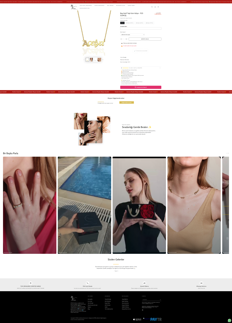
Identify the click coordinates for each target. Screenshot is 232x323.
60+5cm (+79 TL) (149, 22)
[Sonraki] (103, 59)
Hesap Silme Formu (126, 309)
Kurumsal (90, 301)
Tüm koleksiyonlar (109, 309)
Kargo (127, 18)
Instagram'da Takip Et (142, 87)
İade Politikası (125, 301)
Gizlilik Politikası (125, 307)
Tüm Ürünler (90, 303)
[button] (152, 7)
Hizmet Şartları (125, 303)
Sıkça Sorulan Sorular (93, 305)
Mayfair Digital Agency (101, 318)
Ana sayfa (90, 299)
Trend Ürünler (108, 299)
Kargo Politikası (125, 305)
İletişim (89, 307)
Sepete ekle (145, 39)
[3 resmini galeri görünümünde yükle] (95, 59)
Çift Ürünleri (108, 305)
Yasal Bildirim (125, 299)
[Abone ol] (160, 299)
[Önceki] (84, 59)
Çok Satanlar (108, 301)
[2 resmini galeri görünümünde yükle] (91, 59)
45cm (122, 22)
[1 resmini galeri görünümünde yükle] (87, 59)
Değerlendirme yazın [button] (126, 102)
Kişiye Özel (107, 303)
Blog (89, 309)
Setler (106, 307)
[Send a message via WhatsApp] (229, 320)
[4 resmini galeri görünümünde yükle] (99, 59)
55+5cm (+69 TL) (139, 22)
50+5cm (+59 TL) (129, 22)
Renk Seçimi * (123, 32)
